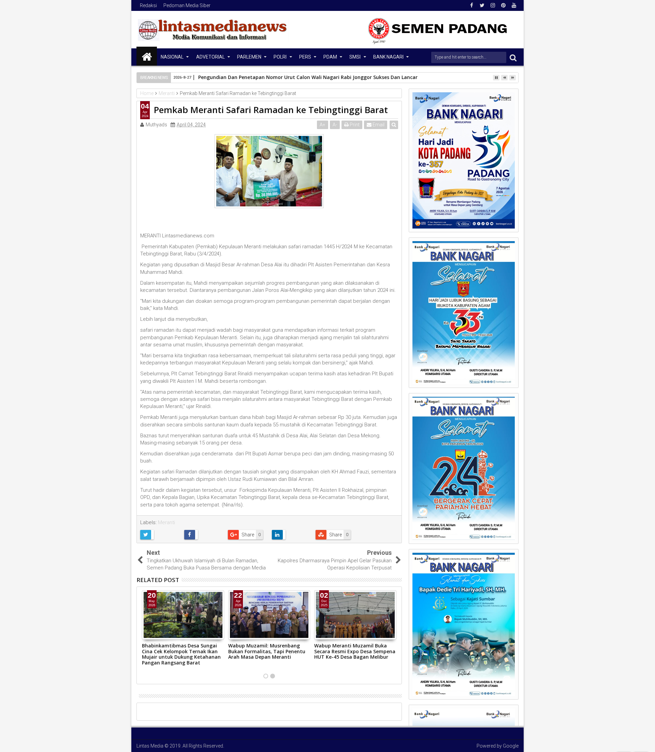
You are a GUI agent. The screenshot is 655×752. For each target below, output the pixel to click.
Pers (305, 57)
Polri (280, 57)
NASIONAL (172, 57)
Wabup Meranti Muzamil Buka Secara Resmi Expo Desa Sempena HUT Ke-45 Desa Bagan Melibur (354, 651)
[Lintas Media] (146, 56)
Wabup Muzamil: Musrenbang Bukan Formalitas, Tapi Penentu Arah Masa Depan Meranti (266, 651)
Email (378, 124)
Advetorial (210, 57)
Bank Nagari (388, 57)
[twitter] (482, 5)
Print (354, 124)
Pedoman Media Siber (186, 5)
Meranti (166, 522)
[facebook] (471, 5)
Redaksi (148, 5)
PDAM (330, 57)
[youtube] (514, 5)
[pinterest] (503, 5)
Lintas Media (149, 746)
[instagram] (492, 5)
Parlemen (249, 57)
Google (511, 746)
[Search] (513, 57)
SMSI (355, 57)
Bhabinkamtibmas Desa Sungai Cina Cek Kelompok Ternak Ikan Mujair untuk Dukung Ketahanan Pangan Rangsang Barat (181, 654)
